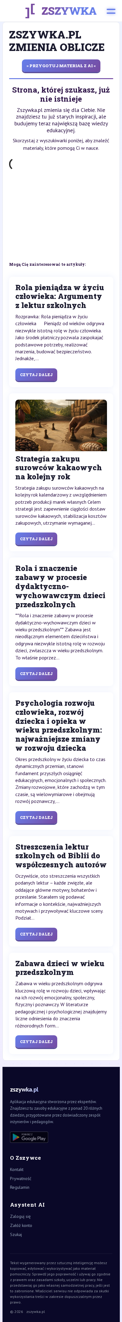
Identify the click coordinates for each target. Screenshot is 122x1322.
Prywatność (20, 1178)
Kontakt (16, 1169)
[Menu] (111, 11)
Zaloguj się (20, 1216)
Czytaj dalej (36, 374)
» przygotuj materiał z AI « (61, 65)
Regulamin (19, 1187)
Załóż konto (21, 1225)
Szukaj (16, 1234)
